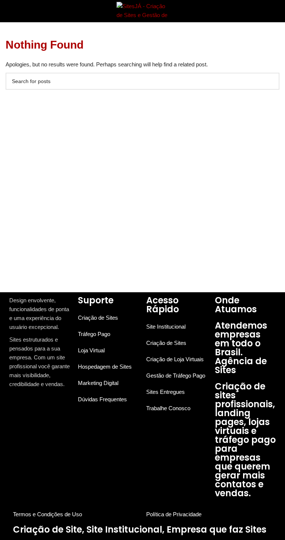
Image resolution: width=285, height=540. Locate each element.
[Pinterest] (40, 403)
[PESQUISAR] (270, 81)
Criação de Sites (98, 318)
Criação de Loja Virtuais (175, 359)
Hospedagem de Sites (105, 366)
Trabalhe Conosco (168, 408)
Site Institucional (166, 326)
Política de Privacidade (174, 514)
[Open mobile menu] (8, 11)
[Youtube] (33, 403)
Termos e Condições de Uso (47, 514)
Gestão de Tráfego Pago (175, 375)
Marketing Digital (98, 383)
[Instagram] (19, 403)
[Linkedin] (26, 403)
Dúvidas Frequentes (102, 399)
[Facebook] (12, 403)
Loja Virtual (91, 350)
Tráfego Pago (94, 334)
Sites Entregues (165, 392)
